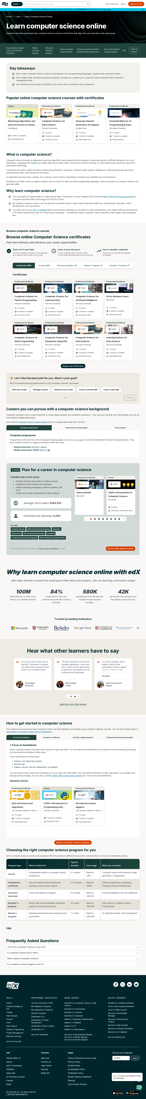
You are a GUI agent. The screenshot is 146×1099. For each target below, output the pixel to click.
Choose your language (122, 1053)
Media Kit (45, 1073)
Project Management (14, 1033)
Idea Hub (45, 1058)
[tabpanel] (73, 318)
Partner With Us (13, 1058)
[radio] (19, 389)
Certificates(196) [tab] (23, 265)
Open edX (10, 1073)
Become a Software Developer (120, 1028)
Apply (135, 1058)
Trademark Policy (75, 1073)
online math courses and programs (67, 776)
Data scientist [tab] (120, 428)
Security (44, 1069)
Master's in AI (70, 1026)
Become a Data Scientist (118, 1025)
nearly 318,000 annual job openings (118, 196)
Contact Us (46, 1062)
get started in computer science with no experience (28, 732)
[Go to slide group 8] (119, 519)
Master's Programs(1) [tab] (93, 265)
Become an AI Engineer (117, 1032)
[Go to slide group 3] (99, 519)
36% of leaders (39, 210)
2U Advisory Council (15, 1077)
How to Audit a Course (117, 1010)
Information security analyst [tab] (76, 428)
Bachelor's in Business (73, 1016)
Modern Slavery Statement (79, 1077)
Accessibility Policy (76, 1069)
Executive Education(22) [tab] (67, 265)
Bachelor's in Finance (73, 1012)
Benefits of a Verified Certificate (120, 1003)
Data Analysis (11, 1016)
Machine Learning (13, 1036)
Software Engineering (15, 1029)
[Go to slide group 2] (95, 519)
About (9, 1062)
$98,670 (42, 450)
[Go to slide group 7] (115, 519)
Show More (106, 676)
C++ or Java (77, 440)
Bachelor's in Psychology (74, 1009)
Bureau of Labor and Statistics (48, 548)
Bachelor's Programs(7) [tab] (120, 265)
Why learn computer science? (49, 50)
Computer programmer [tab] (29, 428)
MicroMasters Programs (41, 1006)
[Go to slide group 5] (107, 519)
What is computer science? (35, 50)
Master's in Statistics (72, 1023)
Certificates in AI (37, 1017)
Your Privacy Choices (77, 1084)
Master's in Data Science (74, 1029)
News (8, 1084)
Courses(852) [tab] (44, 265)
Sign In (123, 4)
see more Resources (116, 1037)
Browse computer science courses (66, 50)
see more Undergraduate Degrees (78, 1034)
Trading (9, 1012)
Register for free (136, 4)
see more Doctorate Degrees (76, 1040)
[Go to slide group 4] (103, 519)
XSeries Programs (38, 1013)
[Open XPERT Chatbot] (139, 1086)
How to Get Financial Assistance (121, 1006)
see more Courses (13, 1041)
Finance (9, 1019)
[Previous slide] (68, 696)
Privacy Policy (74, 1062)
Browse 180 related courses (120, 548)
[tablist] (73, 265)
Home (9, 16)
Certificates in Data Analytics (42, 1026)
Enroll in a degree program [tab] (83, 737)
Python (34, 163)
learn (18, 16)
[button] (88, 4)
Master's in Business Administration (78, 1019)
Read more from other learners (73, 704)
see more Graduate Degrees (75, 1037)
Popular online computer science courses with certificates (15, 50)
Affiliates (10, 1069)
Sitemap (71, 1080)
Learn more (107, 9)
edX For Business (111, 4)
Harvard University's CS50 (42, 1003)
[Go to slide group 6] (111, 519)
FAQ (124, 50)
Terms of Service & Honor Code (82, 1058)
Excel (8, 1023)
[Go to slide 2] (75, 696)
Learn (15, 4)
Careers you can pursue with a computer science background (88, 50)
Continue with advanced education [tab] (119, 737)
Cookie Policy (74, 1065)
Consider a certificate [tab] (51, 737)
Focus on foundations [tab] (21, 737)
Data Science (11, 1026)
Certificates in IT (37, 1029)
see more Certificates (39, 1034)
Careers (9, 1080)
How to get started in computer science (112, 50)
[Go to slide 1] (71, 696)
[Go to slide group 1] (91, 519)
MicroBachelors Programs (42, 1010)
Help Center (46, 1065)
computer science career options (32, 422)
